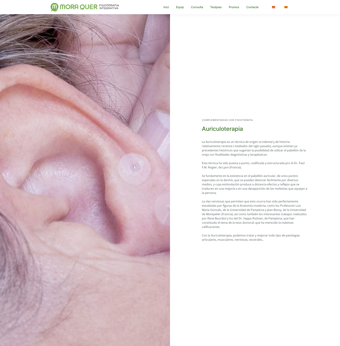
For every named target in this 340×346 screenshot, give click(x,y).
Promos (234, 7)
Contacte (252, 7)
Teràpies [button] (216, 7)
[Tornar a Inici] (85, 7)
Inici (166, 7)
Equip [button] (180, 7)
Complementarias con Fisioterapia (227, 120)
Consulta (197, 7)
